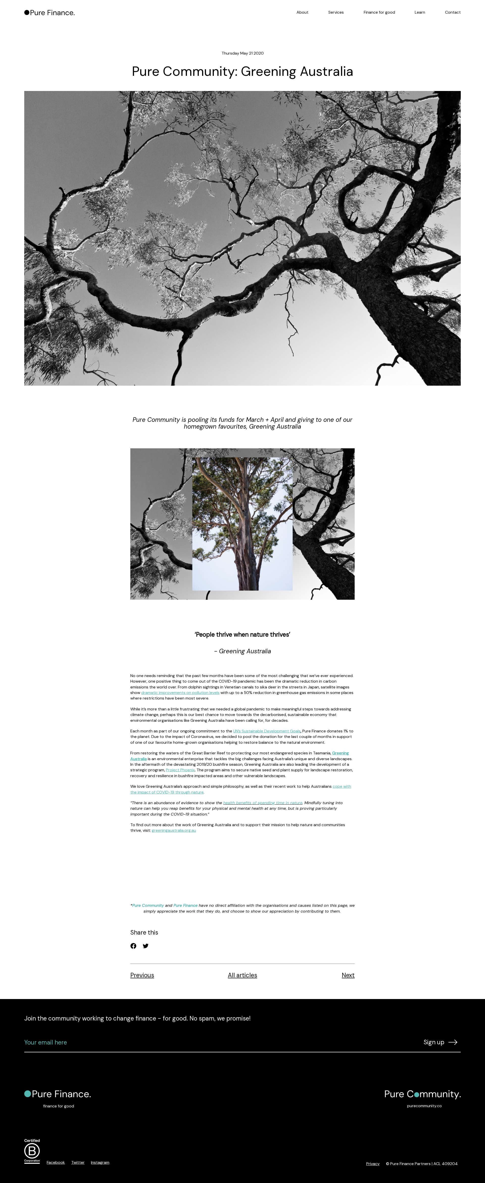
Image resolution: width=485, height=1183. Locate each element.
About (302, 12)
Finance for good (379, 12)
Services (336, 12)
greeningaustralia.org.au (174, 830)
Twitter (78, 1162)
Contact (453, 12)
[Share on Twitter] (146, 945)
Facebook (56, 1162)
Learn (420, 12)
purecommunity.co (424, 1105)
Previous (142, 975)
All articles (242, 975)
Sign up (434, 1042)
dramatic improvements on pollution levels (180, 692)
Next (348, 975)
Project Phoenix (180, 770)
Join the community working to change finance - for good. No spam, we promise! (137, 1018)
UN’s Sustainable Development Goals (267, 731)
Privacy (373, 1163)
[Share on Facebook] (133, 946)
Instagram (100, 1162)
